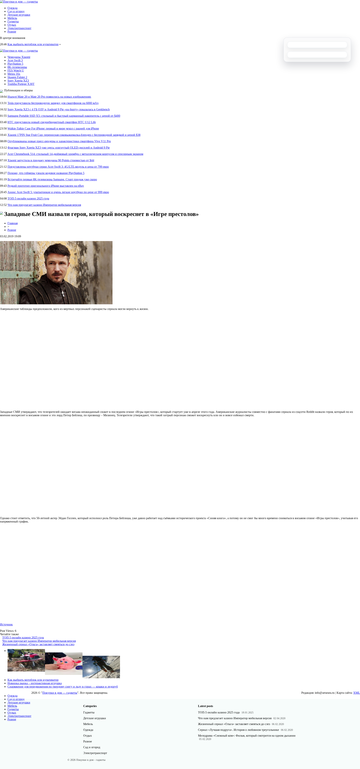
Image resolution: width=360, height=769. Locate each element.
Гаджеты (13, 21)
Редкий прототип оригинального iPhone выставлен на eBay (46, 185)
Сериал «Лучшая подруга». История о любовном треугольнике (238, 729)
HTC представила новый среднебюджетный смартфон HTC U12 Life (52, 122)
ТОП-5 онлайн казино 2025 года (28, 198)
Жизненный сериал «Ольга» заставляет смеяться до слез (38, 644)
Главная (13, 223)
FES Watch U (16, 70)
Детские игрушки (19, 14)
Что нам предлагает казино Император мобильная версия (44, 204)
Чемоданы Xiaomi (19, 57)
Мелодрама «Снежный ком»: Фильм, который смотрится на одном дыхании (247, 735)
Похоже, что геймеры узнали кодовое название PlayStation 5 (46, 173)
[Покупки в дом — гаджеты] (19, 1)
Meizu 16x (14, 73)
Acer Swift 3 (15, 60)
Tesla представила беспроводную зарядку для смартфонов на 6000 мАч (53, 103)
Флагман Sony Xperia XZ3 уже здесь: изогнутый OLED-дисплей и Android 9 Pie (59, 147)
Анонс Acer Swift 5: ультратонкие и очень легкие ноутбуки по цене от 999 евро (58, 192)
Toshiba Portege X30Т (21, 84)
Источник (6, 624)
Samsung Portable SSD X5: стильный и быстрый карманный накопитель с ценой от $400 (64, 115)
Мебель (12, 18)
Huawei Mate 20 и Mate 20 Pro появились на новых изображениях (49, 96)
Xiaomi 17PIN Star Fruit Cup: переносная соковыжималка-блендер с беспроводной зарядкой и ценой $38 (74, 134)
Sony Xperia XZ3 (18, 80)
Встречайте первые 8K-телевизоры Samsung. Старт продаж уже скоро (52, 179)
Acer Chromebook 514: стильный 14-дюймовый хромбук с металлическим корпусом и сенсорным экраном (75, 154)
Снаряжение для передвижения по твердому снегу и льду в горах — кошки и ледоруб (63, 686)
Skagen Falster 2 (17, 77)
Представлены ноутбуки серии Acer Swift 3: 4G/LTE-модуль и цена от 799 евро (58, 166)
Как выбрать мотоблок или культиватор (33, 44)
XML (356, 692)
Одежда (12, 8)
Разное (12, 31)
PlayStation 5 (15, 63)
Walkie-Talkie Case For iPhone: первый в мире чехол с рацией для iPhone (53, 128)
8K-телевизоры (17, 67)
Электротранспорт (19, 28)
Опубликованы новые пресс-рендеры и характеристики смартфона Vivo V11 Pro (59, 141)
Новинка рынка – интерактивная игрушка (35, 683)
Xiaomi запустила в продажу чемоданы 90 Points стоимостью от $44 (51, 160)
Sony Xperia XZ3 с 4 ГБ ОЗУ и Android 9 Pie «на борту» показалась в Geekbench (59, 109)
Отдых (12, 24)
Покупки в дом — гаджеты (59, 692)
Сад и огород (16, 11)
